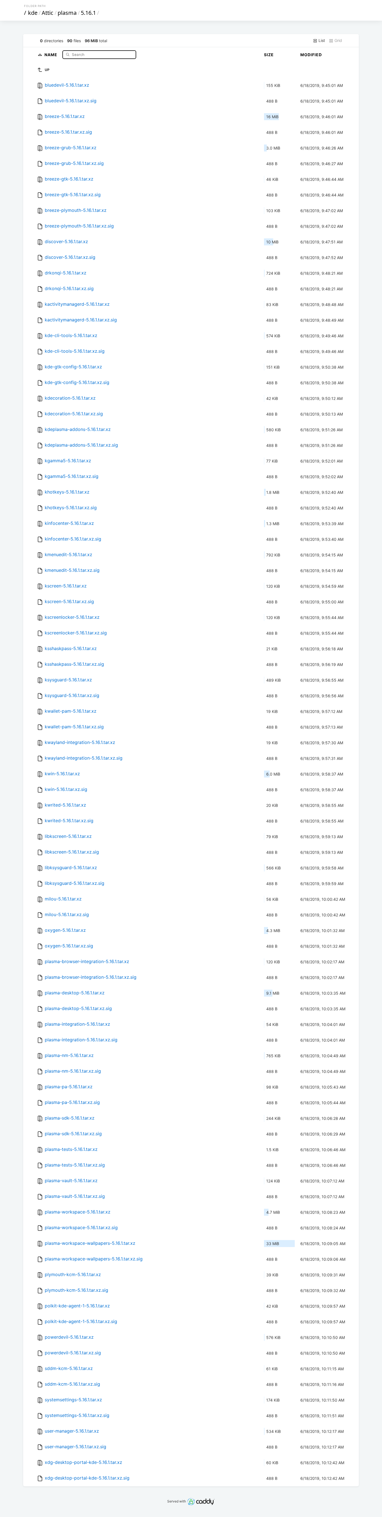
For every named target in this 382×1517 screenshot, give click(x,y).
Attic (47, 12)
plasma (67, 12)
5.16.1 (88, 12)
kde (32, 12)
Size (269, 54)
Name (51, 54)
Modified (311, 54)
